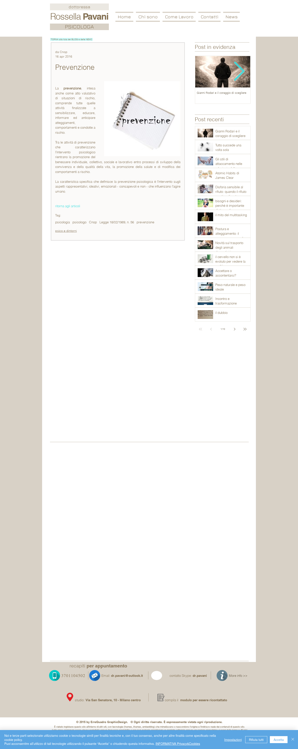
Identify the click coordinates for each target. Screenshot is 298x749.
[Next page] (234, 329)
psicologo (79, 222)
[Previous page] (211, 329)
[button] (179, 17)
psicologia (62, 222)
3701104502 (73, 675)
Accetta (279, 739)
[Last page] (245, 329)
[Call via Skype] (162, 676)
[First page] (200, 329)
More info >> (238, 676)
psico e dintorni (66, 231)
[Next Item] (239, 72)
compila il (171, 700)
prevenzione (145, 222)
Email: (105, 676)
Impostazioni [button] (233, 739)
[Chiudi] (292, 740)
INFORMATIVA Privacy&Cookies (178, 743)
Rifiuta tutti (256, 739)
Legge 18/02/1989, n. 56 (116, 222)
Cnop (93, 222)
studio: (80, 700)
